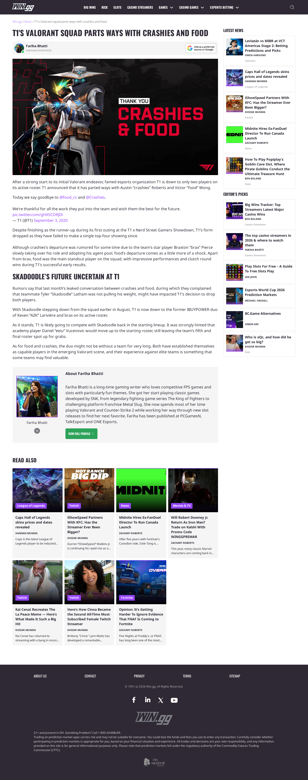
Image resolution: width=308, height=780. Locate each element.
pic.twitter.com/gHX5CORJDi (38, 214)
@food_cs (68, 197)
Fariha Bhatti (36, 46)
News (28, 22)
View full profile (79, 434)
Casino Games (189, 7)
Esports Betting (221, 7)
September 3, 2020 (51, 220)
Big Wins (90, 7)
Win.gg (17, 22)
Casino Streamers (140, 7)
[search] (292, 7)
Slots (117, 7)
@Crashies (95, 197)
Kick (105, 7)
